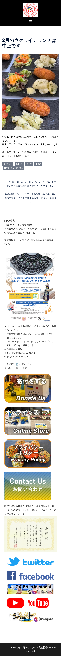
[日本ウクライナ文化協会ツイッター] (30, 561)
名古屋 (38, 164)
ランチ (29, 164)
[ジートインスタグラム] (30, 616)
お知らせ (19, 164)
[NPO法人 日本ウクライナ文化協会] (30, 9)
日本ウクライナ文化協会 (13, 168)
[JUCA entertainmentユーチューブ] (30, 602)
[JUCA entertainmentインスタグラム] (30, 588)
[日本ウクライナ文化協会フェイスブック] (30, 574)
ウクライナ (8, 164)
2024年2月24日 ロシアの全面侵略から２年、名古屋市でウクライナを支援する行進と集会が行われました (30, 198)
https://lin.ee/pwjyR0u (16, 356)
